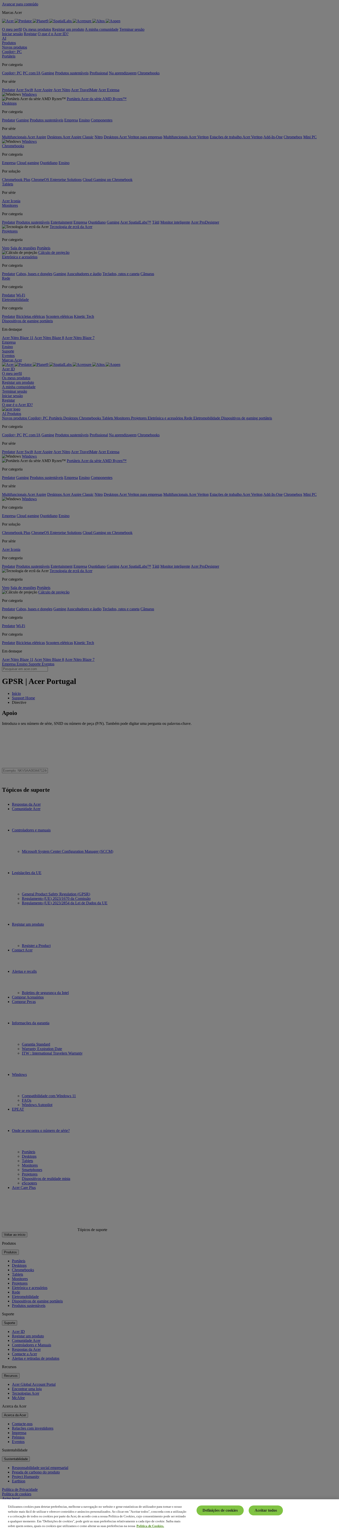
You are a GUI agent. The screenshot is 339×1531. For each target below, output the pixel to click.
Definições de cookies (220, 1510)
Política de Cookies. (150, 1526)
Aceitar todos (266, 1510)
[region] (169, 1515)
